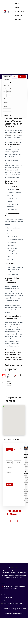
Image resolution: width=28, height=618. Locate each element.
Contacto (18, 19)
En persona (9, 450)
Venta (17, 3)
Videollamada (17, 449)
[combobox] (17, 457)
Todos (4, 91)
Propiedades (19, 11)
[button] (15, 420)
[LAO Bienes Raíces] (6, 11)
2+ (7, 91)
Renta (17, 7)
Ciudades (18, 15)
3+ (8, 91)
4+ (9, 91)
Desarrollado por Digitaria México (14, 613)
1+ (6, 91)
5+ (10, 91)
